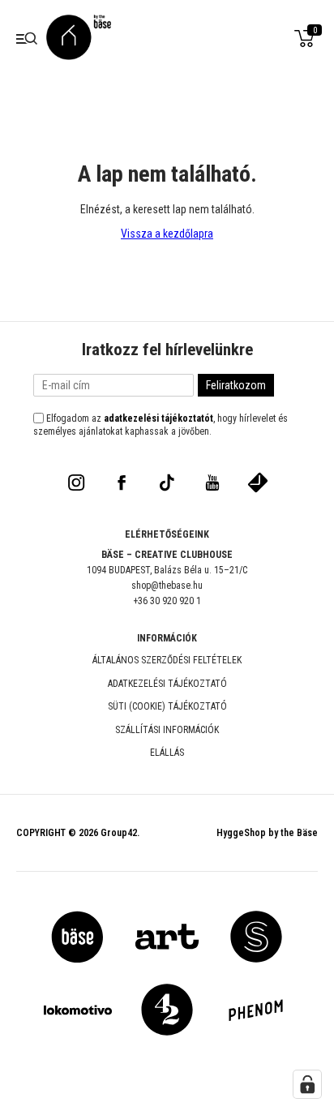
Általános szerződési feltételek (167, 660)
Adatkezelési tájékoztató (167, 683)
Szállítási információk (167, 730)
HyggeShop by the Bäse (267, 833)
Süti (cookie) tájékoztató (167, 706)
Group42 (119, 833)
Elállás (167, 752)
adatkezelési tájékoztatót (158, 418)
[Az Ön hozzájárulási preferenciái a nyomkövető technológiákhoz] (307, 1084)
